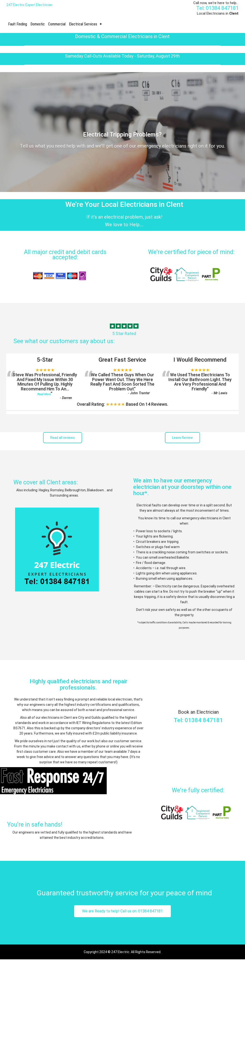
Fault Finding (17, 24)
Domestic (37, 24)
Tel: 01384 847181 (217, 8)
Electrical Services (83, 24)
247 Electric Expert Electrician (29, 5)
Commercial (57, 24)
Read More (44, 394)
